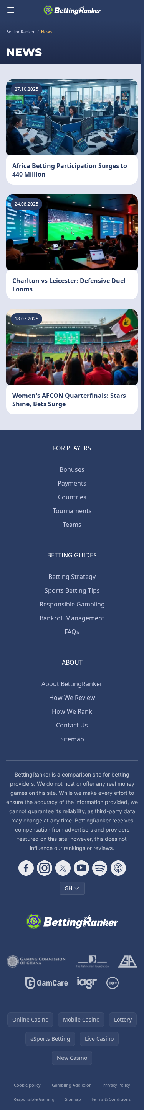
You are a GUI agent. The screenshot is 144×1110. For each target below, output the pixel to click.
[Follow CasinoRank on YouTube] (81, 868)
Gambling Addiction (72, 1085)
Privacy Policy (116, 1085)
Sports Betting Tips (72, 590)
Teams (72, 524)
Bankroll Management (72, 618)
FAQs (72, 632)
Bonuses (72, 469)
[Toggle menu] (10, 10)
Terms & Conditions (111, 1099)
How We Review (72, 697)
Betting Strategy (72, 576)
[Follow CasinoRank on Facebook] (26, 868)
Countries (72, 497)
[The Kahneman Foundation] (92, 961)
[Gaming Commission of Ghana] (37, 961)
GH (68, 888)
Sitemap (72, 739)
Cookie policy (27, 1085)
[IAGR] (87, 983)
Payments (72, 483)
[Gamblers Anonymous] (127, 961)
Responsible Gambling (72, 604)
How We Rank (72, 711)
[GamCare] (46, 983)
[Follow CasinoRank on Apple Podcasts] (118, 868)
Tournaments (72, 511)
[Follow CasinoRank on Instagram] (44, 868)
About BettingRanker (72, 684)
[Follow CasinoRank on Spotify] (100, 868)
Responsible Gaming (34, 1099)
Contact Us (72, 725)
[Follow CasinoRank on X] (63, 868)
